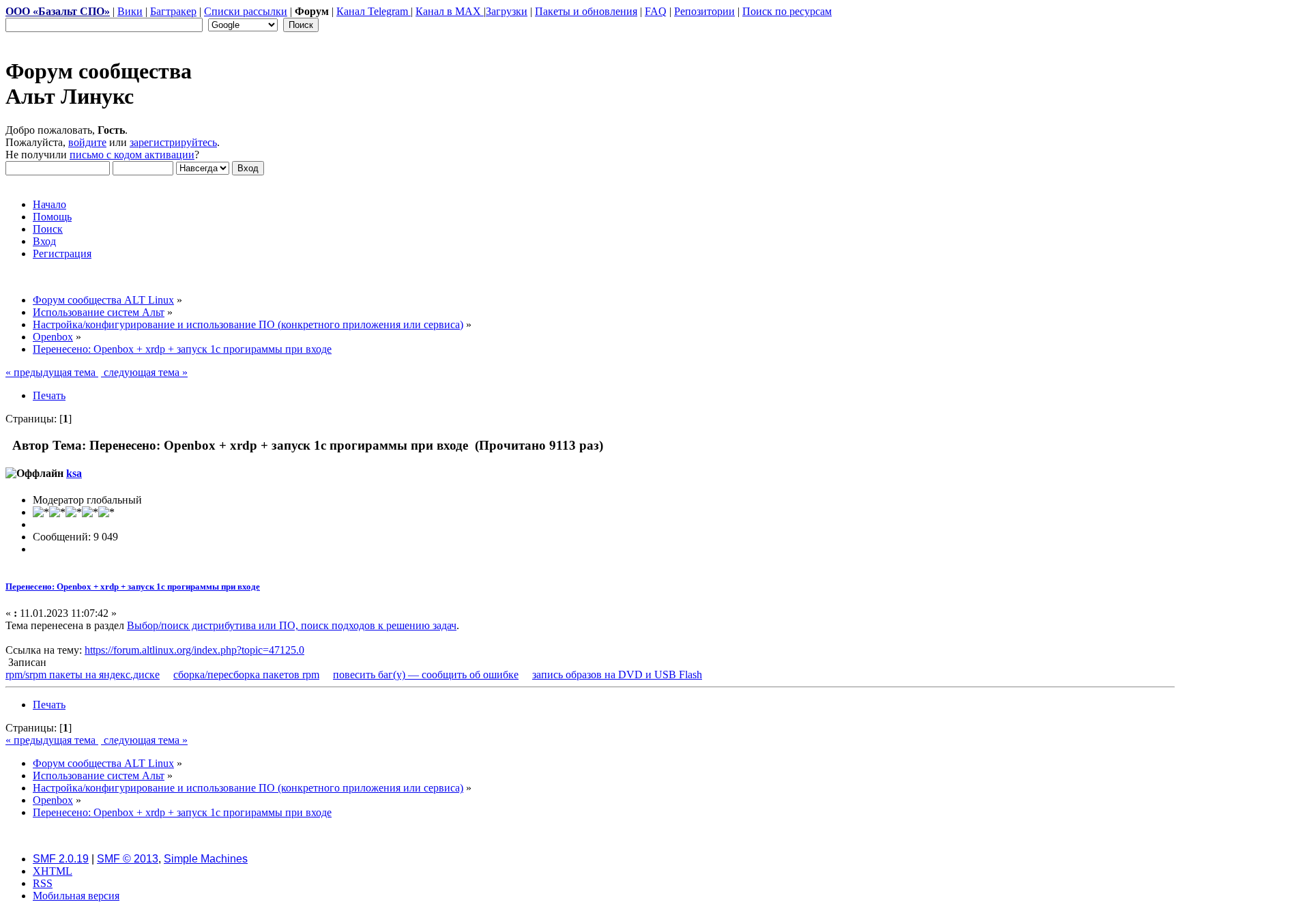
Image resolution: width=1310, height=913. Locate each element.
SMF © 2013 (127, 859)
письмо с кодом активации (132, 154)
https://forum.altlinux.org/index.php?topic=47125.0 (194, 650)
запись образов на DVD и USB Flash (617, 674)
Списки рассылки (245, 11)
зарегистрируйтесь (173, 142)
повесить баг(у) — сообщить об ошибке (426, 674)
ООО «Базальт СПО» (57, 11)
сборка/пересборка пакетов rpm (246, 674)
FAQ (656, 11)
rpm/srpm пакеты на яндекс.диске (82, 674)
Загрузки (506, 11)
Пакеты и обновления (586, 11)
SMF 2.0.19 (61, 859)
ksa (74, 473)
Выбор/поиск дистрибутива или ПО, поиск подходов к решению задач (291, 625)
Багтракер (173, 11)
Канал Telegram (373, 11)
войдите (87, 142)
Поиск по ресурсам (787, 11)
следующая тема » (144, 372)
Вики (130, 11)
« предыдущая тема (51, 372)
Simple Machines (206, 859)
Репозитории (704, 11)
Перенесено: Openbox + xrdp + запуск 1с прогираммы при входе (132, 586)
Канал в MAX (450, 11)
